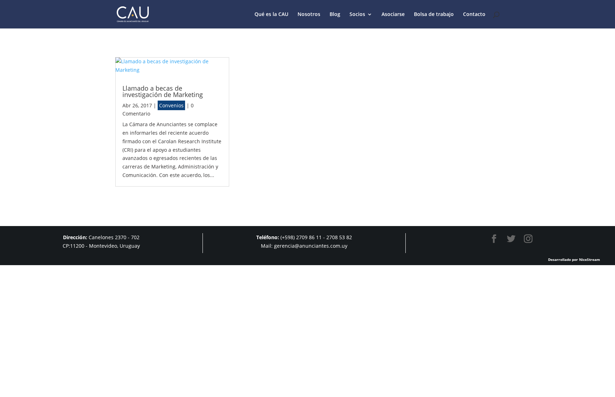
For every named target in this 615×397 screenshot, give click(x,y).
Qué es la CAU (271, 14)
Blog (335, 14)
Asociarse (393, 14)
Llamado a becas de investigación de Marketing (162, 91)
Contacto (474, 14)
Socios (357, 14)
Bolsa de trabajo (434, 14)
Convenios (171, 105)
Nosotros (309, 14)
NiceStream (589, 259)
